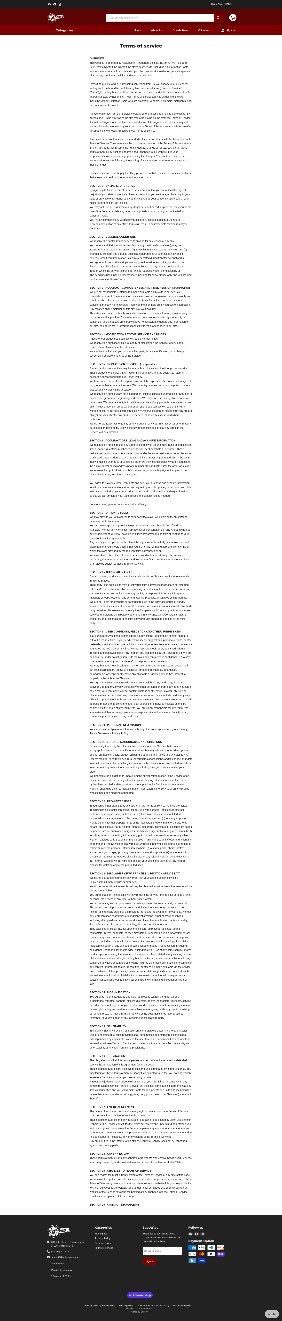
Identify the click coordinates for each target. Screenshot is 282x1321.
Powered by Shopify (138, 1312)
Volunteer (204, 30)
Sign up (150, 1261)
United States (221, 4)
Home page (101, 1233)
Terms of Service (104, 1247)
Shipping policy (126, 1305)
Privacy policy (92, 1305)
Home (137, 30)
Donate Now (180, 30)
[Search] (218, 18)
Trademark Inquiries (182, 1305)
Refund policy (108, 1305)
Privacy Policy (102, 1238)
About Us (157, 30)
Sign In (230, 30)
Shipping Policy (103, 1243)
